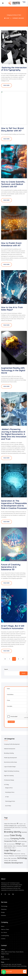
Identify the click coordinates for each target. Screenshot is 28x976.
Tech (7, 796)
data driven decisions (11, 844)
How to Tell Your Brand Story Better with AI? (12, 129)
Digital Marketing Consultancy (11, 771)
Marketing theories (16, 853)
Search (23, 673)
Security (6, 858)
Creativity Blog (5, 935)
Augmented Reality (21, 825)
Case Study (15, 835)
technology (22, 858)
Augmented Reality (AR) (9, 827)
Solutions (3, 915)
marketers (19, 850)
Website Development (9, 748)
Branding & (7, 753)
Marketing (8, 853)
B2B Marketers (18, 827)
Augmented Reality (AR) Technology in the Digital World (13, 370)
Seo (9, 858)
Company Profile (17, 838)
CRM (5, 844)
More (11, 787)
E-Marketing (19, 846)
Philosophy (6, 855)
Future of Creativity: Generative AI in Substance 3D (11, 567)
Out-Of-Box (8, 805)
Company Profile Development (12, 744)
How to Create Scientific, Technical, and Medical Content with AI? (13, 184)
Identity (12, 753)
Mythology (23, 853)
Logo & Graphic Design (10, 766)
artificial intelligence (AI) (10, 825)
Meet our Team (5, 929)
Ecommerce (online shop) (10, 762)
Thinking (6, 860)
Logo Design (10, 850)
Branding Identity (12, 831)
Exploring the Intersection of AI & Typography (14, 68)
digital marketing (8, 846)
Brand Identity (7, 829)
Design (18, 844)
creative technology (22, 841)
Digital (23, 844)
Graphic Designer (8, 847)
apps (25, 823)
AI (5, 796)
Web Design (14, 860)
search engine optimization (21, 855)
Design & (7, 787)
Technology (4, 906)
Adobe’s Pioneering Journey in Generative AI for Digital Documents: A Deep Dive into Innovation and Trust (13, 434)
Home (7, 18)
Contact (3, 938)
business (24, 832)
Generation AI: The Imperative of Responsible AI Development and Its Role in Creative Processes (14, 504)
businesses (6, 835)
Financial (24, 846)
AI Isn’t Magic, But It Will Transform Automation (12, 627)
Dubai (14, 846)
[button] (3, 972)
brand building (24, 827)
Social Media (14, 858)
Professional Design (9, 780)
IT (15, 847)
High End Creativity (9, 775)
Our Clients (4, 932)
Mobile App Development (10, 757)
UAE (10, 860)
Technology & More (10, 801)
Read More (6, 85)
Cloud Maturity (7, 838)
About (2, 926)
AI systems (21, 823)
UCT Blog (6, 784)
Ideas (13, 847)
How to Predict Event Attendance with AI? (11, 244)
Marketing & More (9, 792)
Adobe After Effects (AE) (10, 823)
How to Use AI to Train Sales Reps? (12, 308)
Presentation (11, 855)
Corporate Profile (10, 841)
